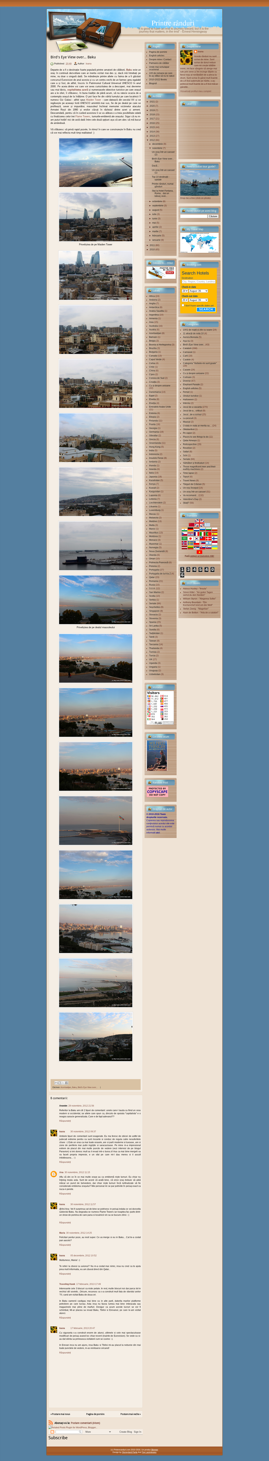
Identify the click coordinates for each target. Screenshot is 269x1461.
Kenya (152, 484)
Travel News (189, 480)
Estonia (153, 413)
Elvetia (152, 399)
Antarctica (154, 307)
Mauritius (153, 532)
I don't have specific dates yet (199, 305)
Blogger (154, 1450)
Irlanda (152, 465)
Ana (61, 1172)
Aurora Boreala (190, 337)
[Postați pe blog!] (59, 1083)
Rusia (152, 585)
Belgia (152, 341)
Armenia (153, 318)
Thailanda (154, 648)
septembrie (157, 205)
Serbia (152, 600)
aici (158, 832)
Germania (154, 432)
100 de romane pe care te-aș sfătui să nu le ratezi (161, 74)
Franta (152, 424)
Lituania (153, 506)
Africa (152, 296)
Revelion (187, 448)
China (152, 370)
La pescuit (188, 418)
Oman (152, 558)
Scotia (152, 596)
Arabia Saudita (156, 311)
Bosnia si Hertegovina (160, 344)
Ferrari (186, 392)
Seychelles (154, 607)
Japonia (153, 476)
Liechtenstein (155, 502)
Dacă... (155, 165)
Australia (153, 326)
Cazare (186, 369)
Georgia (153, 428)
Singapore (154, 611)
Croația (152, 382)
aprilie (155, 227)
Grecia (152, 439)
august (155, 210)
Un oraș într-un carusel (194, 491)
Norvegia (153, 547)
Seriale (152, 603)
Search (206, 309)
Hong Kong (154, 447)
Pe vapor (187, 433)
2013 (152, 136)
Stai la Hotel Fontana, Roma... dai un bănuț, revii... (162, 193)
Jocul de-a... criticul (192, 410)
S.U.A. (152, 588)
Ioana (88, 63)
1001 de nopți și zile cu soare (197, 330)
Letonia (153, 499)
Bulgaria (153, 352)
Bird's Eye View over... (88, 1087)
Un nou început (190, 488)
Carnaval (187, 352)
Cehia (152, 363)
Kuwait (152, 488)
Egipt (151, 395)
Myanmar (153, 544)
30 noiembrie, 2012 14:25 (79, 1233)
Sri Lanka (154, 625)
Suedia (152, 629)
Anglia (152, 303)
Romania (153, 581)
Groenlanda (155, 443)
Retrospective (190, 444)
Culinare (187, 377)
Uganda (153, 663)
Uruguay (153, 670)
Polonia (153, 566)
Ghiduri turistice (191, 396)
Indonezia (154, 454)
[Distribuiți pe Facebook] (66, 1083)
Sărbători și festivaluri (193, 463)
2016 (152, 123)
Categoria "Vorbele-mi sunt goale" (200, 363)
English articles (156, 55)
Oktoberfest (188, 429)
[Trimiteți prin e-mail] (56, 1083)
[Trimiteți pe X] (63, 1083)
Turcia (152, 655)
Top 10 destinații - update (160, 178)
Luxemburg (154, 510)
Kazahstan (154, 480)
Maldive (153, 521)
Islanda (152, 469)
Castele (187, 359)
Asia (151, 322)
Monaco (153, 540)
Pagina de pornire (95, 1414)
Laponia (153, 495)
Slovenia (153, 618)
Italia (151, 473)
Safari (186, 451)
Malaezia (153, 517)
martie (155, 231)
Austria (152, 329)
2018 (152, 114)
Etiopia (152, 417)
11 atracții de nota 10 (193, 333)
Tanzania (153, 644)
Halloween (188, 399)
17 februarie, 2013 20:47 (82, 1328)
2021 (152, 101)
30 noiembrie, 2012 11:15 (77, 1172)
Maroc (152, 529)
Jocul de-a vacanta (192, 407)
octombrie (157, 201)
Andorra (153, 300)
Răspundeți (65, 1121)
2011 (152, 245)
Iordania (153, 461)
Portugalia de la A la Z (160, 573)
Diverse (187, 381)
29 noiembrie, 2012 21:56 (81, 1105)
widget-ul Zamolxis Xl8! (202, 556)
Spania (152, 622)
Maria (62, 1233)
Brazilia (153, 348)
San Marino (155, 592)
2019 (152, 110)
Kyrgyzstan (154, 491)
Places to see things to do (195, 437)
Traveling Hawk (67, 1284)
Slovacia (153, 614)
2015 (152, 127)
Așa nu (186, 341)
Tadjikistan (154, 633)
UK (150, 659)
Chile (151, 367)
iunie (154, 218)
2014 (152, 131)
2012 (152, 140)
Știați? (186, 503)
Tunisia (152, 652)
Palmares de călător (159, 63)
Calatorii (187, 348)
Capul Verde (155, 359)
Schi (185, 455)
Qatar (152, 577)
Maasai (186, 422)
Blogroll (153, 83)
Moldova (153, 536)
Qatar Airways (190, 440)
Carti (185, 356)
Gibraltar (153, 435)
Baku (129, 69)
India (151, 450)
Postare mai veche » (131, 1414)
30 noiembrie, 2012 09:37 (83, 1131)
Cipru (152, 374)
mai (154, 223)
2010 (152, 249)
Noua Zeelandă (157, 551)
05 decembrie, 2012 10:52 (83, 1255)
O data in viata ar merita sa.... (197, 425)
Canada (153, 356)
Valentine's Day (190, 499)
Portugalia (154, 570)
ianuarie (156, 240)
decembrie (157, 144)
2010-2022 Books (158, 79)
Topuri (186, 476)
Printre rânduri (173, 22)
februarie (156, 235)
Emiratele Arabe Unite (160, 407)
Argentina (154, 315)
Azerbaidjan (66, 1087)
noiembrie (157, 148)
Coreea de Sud (156, 378)
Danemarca (155, 392)
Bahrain (153, 337)
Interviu (186, 403)
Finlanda (153, 420)
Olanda (152, 555)
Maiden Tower (93, 99)
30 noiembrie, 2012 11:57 (83, 1204)
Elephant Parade (191, 384)
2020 (152, 106)
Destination (187, 278)
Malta (152, 525)
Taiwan (152, 640)
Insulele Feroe (156, 458)
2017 (152, 118)
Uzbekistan (154, 674)
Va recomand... (190, 495)
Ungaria (153, 667)
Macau (152, 514)
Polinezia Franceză (158, 562)
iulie (154, 214)
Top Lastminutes (149, 1452)
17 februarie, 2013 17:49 (88, 1284)
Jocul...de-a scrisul (192, 414)
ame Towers (83, 116)
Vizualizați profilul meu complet (195, 91)
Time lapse (188, 473)
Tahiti (151, 637)
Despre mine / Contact (160, 59)
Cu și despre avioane (159, 385)
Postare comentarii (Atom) (85, 1422)
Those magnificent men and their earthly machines (199, 467)
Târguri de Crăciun (192, 484)
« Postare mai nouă (60, 1414)
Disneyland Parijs (129, 1452)
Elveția (152, 403)
